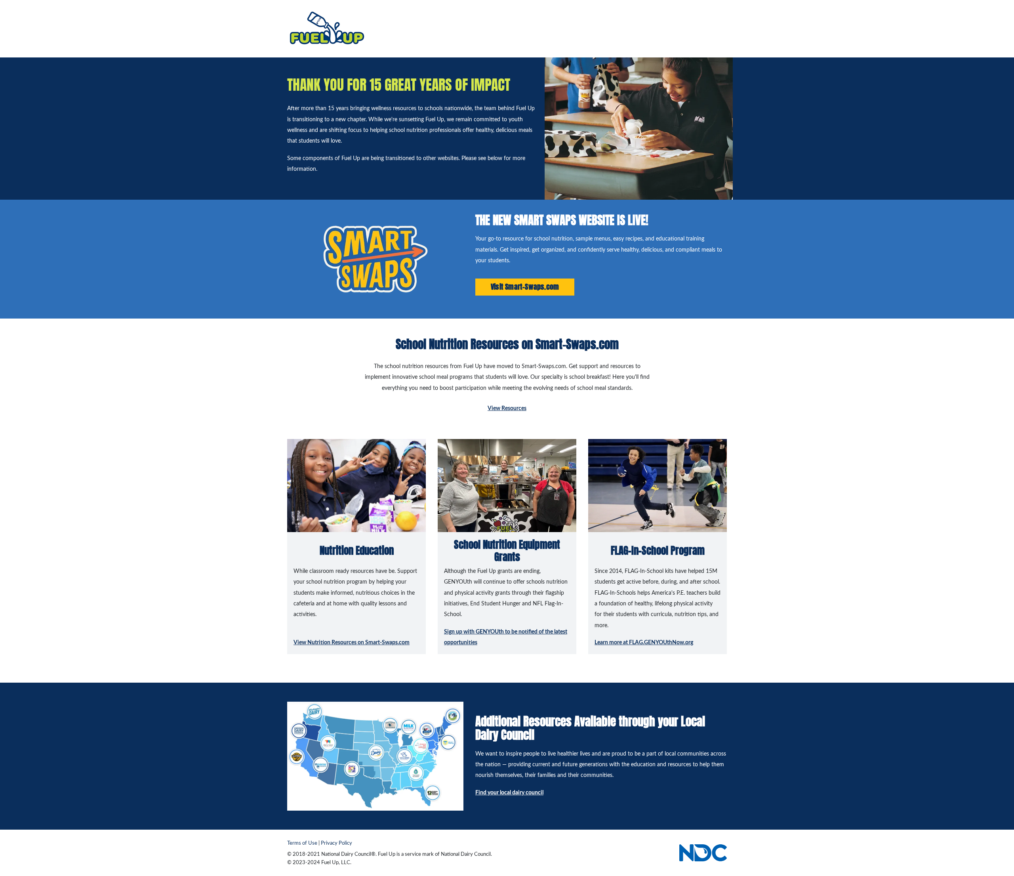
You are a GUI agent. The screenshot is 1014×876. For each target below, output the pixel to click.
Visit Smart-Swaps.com (525, 286)
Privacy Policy (336, 843)
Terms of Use (302, 843)
